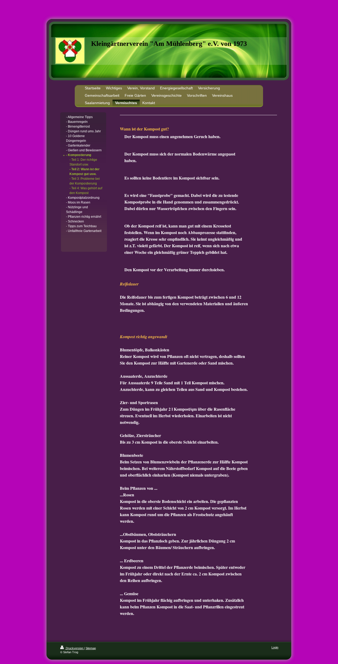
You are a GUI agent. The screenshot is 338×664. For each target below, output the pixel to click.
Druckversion (74, 648)
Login (274, 647)
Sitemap (91, 648)
